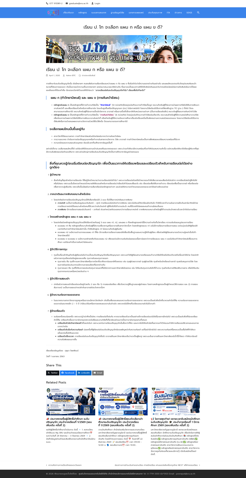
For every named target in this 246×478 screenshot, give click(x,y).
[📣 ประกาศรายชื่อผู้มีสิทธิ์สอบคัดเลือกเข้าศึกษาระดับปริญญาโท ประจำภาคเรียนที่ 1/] (122, 401)
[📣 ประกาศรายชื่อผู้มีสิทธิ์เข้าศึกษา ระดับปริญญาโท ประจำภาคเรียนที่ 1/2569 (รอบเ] (70, 401)
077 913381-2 (55, 3)
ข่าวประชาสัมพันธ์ (88, 75)
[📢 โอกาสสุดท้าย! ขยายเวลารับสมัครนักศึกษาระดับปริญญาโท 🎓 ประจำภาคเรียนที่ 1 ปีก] (175, 401)
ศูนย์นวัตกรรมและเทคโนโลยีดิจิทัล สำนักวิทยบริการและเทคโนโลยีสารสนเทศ (111, 473)
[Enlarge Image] (114, 48)
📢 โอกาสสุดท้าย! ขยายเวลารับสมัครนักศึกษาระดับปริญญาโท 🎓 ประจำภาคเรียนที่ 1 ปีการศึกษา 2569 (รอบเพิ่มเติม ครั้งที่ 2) (175, 422)
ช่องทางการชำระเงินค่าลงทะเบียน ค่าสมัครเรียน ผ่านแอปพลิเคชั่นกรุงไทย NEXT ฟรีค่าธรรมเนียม (156, 465)
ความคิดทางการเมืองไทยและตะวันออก (65, 465)
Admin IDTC (71, 75)
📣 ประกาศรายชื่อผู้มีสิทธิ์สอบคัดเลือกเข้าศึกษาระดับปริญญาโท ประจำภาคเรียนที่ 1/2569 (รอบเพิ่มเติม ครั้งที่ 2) (120, 422)
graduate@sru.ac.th (78, 3)
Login (97, 3)
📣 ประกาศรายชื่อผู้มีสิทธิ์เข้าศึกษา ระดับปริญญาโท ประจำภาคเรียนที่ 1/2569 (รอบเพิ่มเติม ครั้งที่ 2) (69, 422)
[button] (198, 12)
